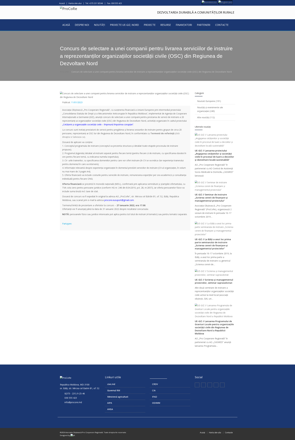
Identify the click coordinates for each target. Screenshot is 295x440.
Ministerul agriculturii (117, 396)
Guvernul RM (113, 390)
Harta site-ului (75, 3)
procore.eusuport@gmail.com (119, 200)
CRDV (155, 384)
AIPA (109, 402)
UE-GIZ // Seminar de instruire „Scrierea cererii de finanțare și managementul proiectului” (211, 197)
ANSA (110, 409)
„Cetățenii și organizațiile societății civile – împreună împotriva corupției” (97, 124)
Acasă (62, 3)
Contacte (221, 25)
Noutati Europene (209, 101)
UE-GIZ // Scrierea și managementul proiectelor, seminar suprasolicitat (214, 281)
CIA (153, 390)
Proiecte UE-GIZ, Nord (124, 25)
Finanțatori (184, 25)
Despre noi (82, 25)
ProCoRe (64, 71)
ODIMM (156, 402)
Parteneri (203, 25)
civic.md (111, 384)
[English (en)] (225, 2)
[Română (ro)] (209, 2)
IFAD (154, 396)
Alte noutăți (206, 117)
